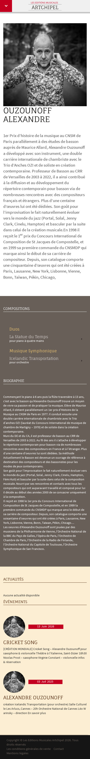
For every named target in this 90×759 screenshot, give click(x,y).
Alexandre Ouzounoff (33, 697)
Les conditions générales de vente (29, 749)
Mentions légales (17, 753)
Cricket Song (20, 642)
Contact (59, 749)
